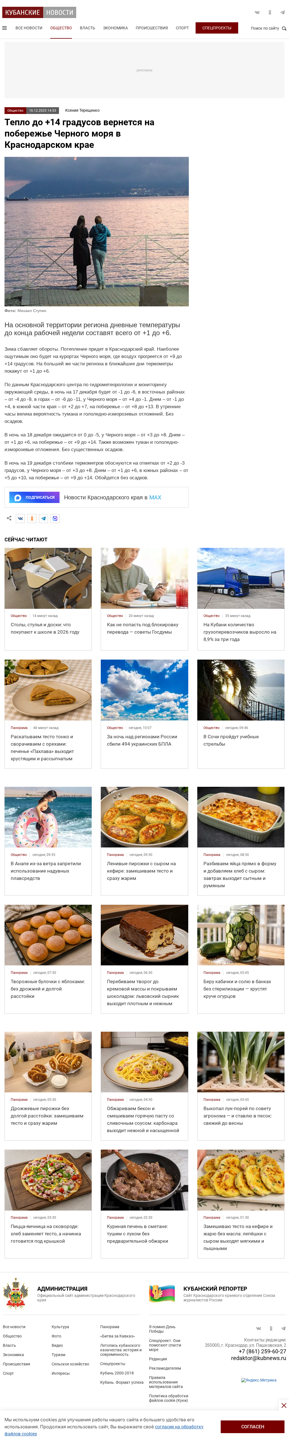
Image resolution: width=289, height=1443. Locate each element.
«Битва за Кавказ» (117, 1336)
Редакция (158, 1359)
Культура (60, 1327)
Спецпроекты (216, 28)
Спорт (182, 28)
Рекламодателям (165, 1368)
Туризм (58, 1354)
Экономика (115, 28)
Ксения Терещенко (82, 110)
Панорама (109, 1327)
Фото (56, 1336)
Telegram (282, 12)
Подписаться (40, 497)
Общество (61, 28)
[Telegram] (43, 518)
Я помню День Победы (162, 1329)
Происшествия (152, 28)
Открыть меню (5, 29)
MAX (155, 497)
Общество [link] (19, 616)
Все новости (29, 28)
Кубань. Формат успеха (122, 1382)
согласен (252, 1426)
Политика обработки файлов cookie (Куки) (168, 1398)
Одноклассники (270, 12)
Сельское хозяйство (70, 1364)
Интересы (61, 1373)
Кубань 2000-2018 (117, 1373)
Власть (87, 28)
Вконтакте (257, 12)
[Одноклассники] (31, 518)
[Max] (55, 518)
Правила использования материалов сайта (166, 1382)
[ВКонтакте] (20, 518)
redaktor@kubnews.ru (258, 1358)
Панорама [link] (19, 728)
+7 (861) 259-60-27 (262, 1351)
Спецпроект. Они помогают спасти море (165, 1345)
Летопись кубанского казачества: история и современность (121, 1350)
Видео (57, 1345)
